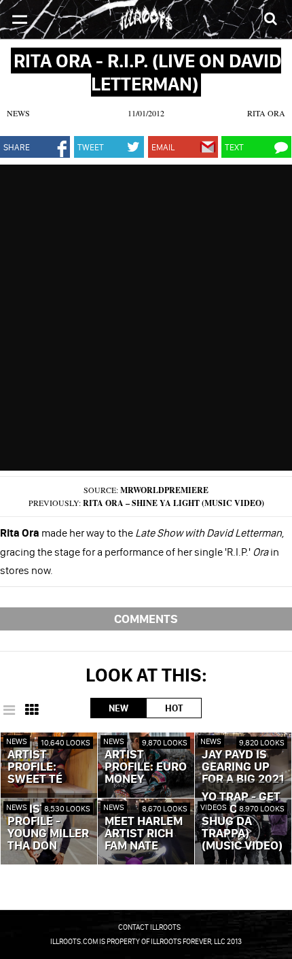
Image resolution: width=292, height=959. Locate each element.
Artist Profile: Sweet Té (34, 767)
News (18, 112)
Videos (213, 807)
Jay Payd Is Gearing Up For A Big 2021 (243, 767)
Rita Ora (266, 112)
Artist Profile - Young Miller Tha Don (48, 828)
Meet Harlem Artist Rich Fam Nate (144, 834)
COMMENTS (146, 618)
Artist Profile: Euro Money (146, 767)
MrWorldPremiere (164, 490)
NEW (118, 708)
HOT (174, 708)
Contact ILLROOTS (149, 927)
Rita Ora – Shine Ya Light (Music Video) (173, 503)
